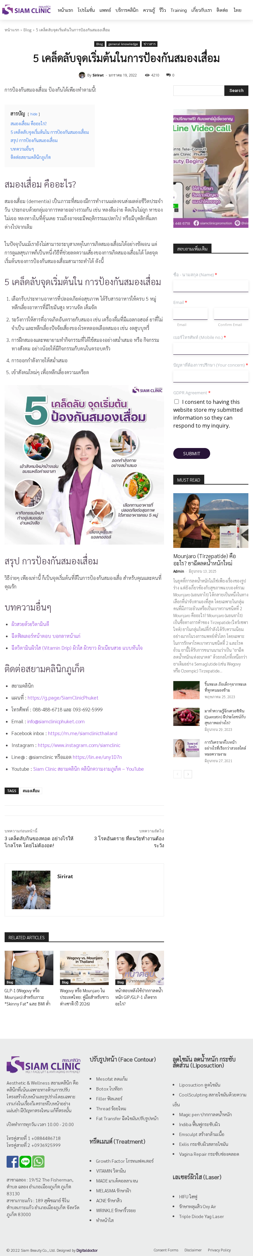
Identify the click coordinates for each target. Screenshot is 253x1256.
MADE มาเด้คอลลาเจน (117, 1180)
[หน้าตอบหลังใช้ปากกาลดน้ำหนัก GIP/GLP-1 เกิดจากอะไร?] (139, 968)
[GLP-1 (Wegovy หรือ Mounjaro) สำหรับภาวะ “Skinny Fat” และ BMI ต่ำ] (29, 968)
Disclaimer (193, 1249)
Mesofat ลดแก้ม (111, 1079)
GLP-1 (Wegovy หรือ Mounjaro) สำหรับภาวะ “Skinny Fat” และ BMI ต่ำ (27, 997)
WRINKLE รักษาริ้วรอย (116, 1210)
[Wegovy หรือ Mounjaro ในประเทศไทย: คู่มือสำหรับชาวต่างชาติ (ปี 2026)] (84, 968)
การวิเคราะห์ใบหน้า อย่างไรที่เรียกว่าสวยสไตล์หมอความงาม (225, 748)
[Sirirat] (83, 75)
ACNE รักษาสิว (109, 1200)
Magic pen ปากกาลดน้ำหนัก (205, 1114)
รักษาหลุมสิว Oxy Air (197, 1206)
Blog (27, 30)
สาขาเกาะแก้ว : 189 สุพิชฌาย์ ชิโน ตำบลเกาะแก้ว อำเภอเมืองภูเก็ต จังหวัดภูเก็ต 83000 (43, 1207)
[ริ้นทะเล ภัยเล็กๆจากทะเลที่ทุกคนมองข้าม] (186, 690)
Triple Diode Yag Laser (201, 1216)
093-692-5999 (87, 709)
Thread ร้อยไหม (111, 1108)
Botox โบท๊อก (109, 1089)
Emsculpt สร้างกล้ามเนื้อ (201, 1134)
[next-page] (188, 774)
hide (33, 113)
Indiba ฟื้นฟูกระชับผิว (199, 1124)
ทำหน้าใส (105, 1220)
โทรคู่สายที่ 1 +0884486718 (34, 1138)
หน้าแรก (12, 30)
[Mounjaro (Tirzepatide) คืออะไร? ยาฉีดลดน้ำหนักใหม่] (210, 520)
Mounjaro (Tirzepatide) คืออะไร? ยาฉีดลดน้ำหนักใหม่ (204, 559)
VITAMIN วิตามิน (111, 1171)
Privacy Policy (219, 1249)
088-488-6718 (47, 709)
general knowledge (123, 44)
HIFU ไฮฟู (188, 1196)
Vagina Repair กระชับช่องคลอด (209, 1154)
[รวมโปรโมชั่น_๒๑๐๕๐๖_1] (210, 168)
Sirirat (98, 75)
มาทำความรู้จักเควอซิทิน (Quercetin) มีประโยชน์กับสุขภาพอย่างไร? (225, 716)
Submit (191, 453)
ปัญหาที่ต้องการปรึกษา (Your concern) (210, 365)
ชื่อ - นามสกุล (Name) (195, 275)
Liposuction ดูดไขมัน (199, 1085)
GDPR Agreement (192, 393)
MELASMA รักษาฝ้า (113, 1190)
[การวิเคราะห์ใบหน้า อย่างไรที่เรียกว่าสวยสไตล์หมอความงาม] (186, 748)
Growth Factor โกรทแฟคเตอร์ (125, 1161)
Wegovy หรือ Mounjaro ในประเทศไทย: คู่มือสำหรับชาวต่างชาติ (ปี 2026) (84, 997)
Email (180, 302)
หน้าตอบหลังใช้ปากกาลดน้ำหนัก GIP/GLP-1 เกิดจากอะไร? (139, 997)
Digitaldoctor (87, 1250)
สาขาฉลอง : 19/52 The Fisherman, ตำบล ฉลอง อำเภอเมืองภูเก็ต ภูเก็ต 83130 (40, 1186)
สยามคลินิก (61, 1083)
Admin (178, 571)
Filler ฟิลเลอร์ (109, 1098)
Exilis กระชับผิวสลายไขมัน (203, 1144)
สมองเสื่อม (31, 790)
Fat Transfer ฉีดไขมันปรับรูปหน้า (127, 1118)
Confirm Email (230, 324)
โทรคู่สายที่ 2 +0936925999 (34, 1145)
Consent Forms (166, 1249)
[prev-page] (177, 774)
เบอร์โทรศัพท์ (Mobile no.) (199, 337)
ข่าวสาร (149, 44)
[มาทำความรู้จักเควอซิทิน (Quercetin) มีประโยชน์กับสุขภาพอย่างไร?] (186, 717)
